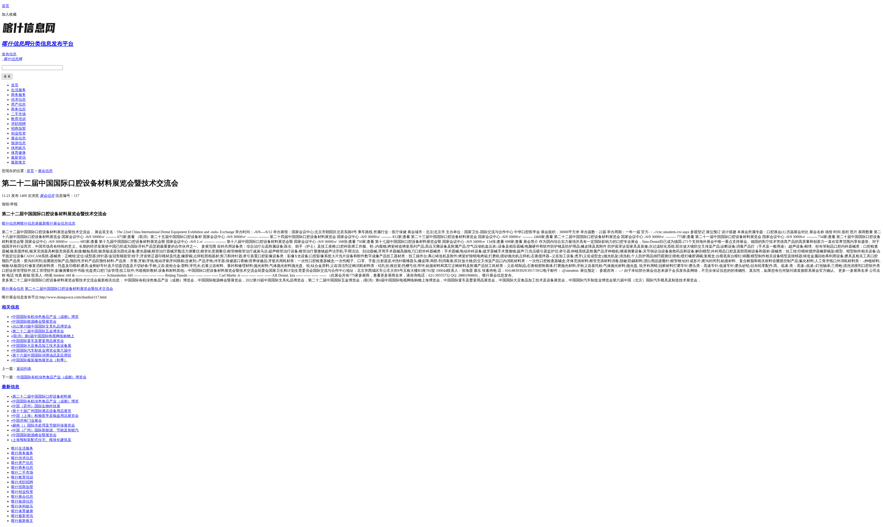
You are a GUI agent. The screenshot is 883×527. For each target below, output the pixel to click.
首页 (5, 6)
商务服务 (18, 95)
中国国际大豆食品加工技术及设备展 (41, 346)
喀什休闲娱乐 (22, 506)
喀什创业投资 (22, 492)
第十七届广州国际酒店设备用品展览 (41, 411)
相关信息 (10, 307)
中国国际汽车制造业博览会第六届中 (41, 350)
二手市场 (18, 114)
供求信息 (18, 100)
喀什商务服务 (22, 453)
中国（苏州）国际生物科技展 (35, 406)
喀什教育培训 (22, 477)
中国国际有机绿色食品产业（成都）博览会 (51, 377)
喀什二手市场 (22, 472)
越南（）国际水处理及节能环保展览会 (43, 425)
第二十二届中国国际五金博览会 (37, 331)
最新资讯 (18, 157)
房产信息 (18, 104)
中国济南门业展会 (26, 420)
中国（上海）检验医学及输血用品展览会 (45, 416)
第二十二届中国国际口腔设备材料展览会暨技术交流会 (69, 289)
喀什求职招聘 (22, 482)
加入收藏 (9, 14)
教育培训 (18, 119)
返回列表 (24, 369)
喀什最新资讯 (22, 516)
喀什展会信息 (13, 289)
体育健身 (18, 153)
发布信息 (9, 54)
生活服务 (18, 90)
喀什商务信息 (22, 468)
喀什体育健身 (22, 511)
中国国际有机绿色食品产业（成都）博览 (45, 317)
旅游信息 (18, 143)
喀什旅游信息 (22, 501)
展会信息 (18, 138)
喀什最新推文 (22, 521)
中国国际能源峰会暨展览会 (34, 321)
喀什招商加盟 (22, 487)
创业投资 (18, 133)
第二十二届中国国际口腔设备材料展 (41, 396)
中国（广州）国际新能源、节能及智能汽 (45, 430)
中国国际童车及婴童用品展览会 (37, 341)
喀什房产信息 (22, 463)
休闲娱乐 (18, 148)
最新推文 (18, 162)
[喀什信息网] (30, 33)
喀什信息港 (29, 223)
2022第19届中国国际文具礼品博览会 (41, 326)
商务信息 (18, 109)
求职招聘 (18, 124)
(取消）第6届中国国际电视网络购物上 (42, 336)
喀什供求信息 (22, 458)
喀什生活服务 (22, 448)
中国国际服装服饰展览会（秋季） (39, 360)
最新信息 (10, 386)
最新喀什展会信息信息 (57, 223)
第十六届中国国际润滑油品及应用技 (41, 355)
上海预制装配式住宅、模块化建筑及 (41, 440)
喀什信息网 (11, 223)
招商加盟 (18, 128)
